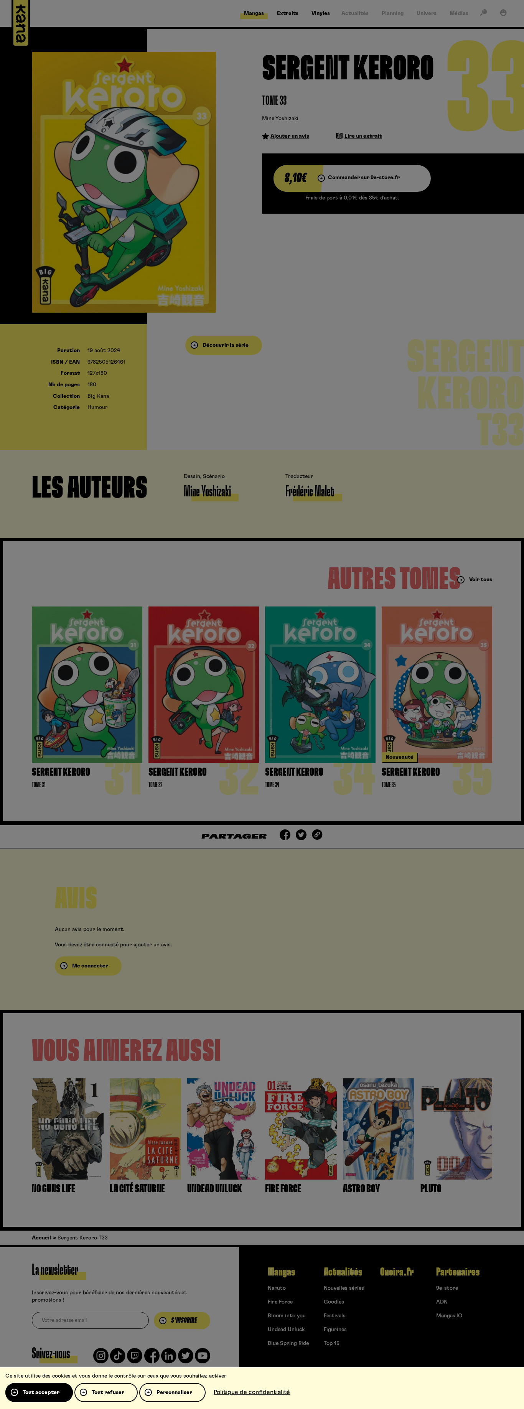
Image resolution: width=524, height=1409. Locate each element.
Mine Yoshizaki (280, 118)
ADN (442, 1302)
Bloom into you (287, 1315)
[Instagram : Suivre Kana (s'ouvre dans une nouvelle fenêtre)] (101, 1358)
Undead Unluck (286, 1329)
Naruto (277, 1288)
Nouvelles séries (344, 1288)
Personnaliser (174, 1392)
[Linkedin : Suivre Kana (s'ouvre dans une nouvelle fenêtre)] (168, 1358)
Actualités (343, 1272)
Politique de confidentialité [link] (252, 1392)
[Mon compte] (503, 14)
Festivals (335, 1315)
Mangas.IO (449, 1315)
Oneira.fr (397, 1272)
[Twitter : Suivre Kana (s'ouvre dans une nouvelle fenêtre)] (185, 1358)
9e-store (447, 1288)
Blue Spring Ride (288, 1343)
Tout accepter (41, 1392)
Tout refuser (108, 1392)
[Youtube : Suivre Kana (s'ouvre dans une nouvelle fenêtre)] (202, 1358)
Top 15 (331, 1343)
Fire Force (280, 1302)
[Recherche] (483, 14)
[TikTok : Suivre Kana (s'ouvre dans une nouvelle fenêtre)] (117, 1358)
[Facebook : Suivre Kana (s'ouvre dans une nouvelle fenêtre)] (152, 1358)
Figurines (335, 1329)
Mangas (281, 1272)
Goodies (334, 1302)
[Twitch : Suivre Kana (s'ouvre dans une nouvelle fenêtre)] (134, 1358)
